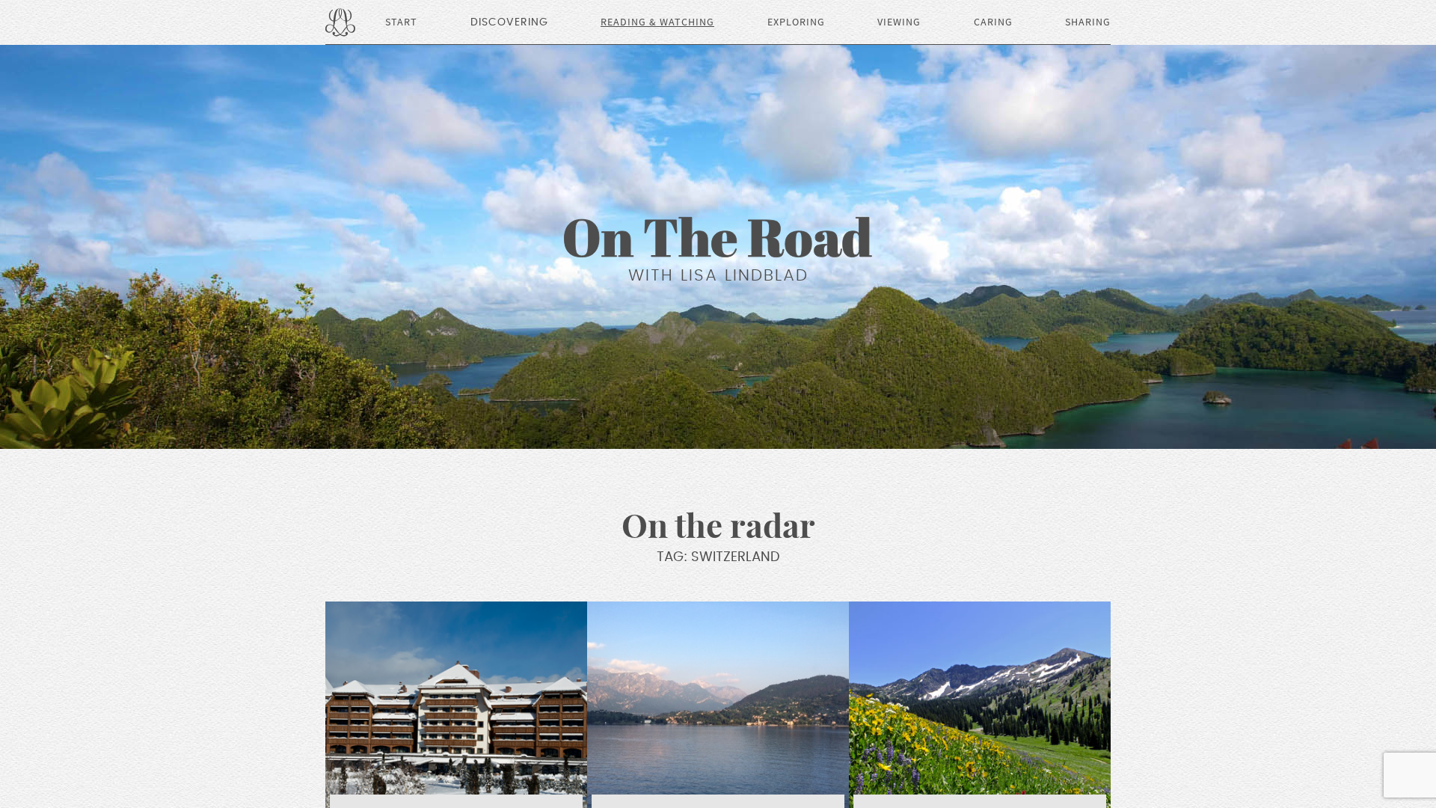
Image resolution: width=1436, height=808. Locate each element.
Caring (993, 22)
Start (401, 22)
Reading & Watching (657, 22)
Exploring (796, 22)
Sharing (1088, 22)
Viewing (899, 22)
